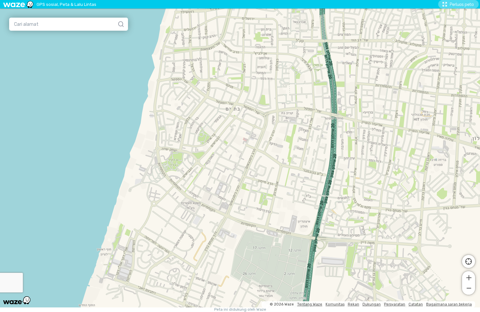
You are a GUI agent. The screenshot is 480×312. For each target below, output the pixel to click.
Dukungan (371, 304)
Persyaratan (394, 304)
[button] (468, 277)
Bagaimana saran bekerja (449, 304)
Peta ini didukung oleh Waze (240, 309)
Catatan (415, 304)
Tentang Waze (309, 304)
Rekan (353, 304)
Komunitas (335, 304)
